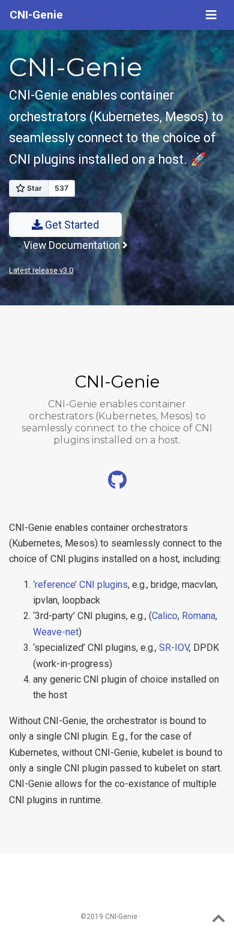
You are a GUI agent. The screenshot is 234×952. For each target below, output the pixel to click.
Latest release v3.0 (41, 270)
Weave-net (56, 632)
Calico (165, 615)
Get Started (71, 225)
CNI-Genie (36, 15)
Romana (198, 615)
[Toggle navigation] (211, 15)
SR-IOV (174, 647)
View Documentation (72, 245)
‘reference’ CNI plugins (80, 584)
